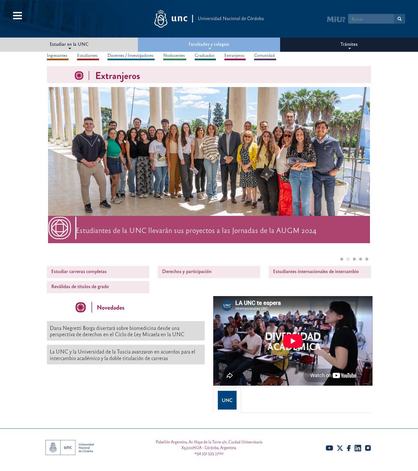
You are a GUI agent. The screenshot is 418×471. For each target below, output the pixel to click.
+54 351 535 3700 (209, 453)
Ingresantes (57, 55)
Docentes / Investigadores (130, 55)
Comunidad (264, 55)
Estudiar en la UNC (69, 44)
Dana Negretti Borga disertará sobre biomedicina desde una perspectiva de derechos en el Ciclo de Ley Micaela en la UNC (117, 331)
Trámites (349, 44)
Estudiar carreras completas (79, 271)
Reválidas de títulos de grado (80, 286)
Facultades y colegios (209, 44)
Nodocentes (174, 55)
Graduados (204, 55)
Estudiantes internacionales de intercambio (316, 271)
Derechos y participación (187, 271)
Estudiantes (87, 55)
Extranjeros (234, 55)
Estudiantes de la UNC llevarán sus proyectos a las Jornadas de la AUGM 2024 (196, 230)
